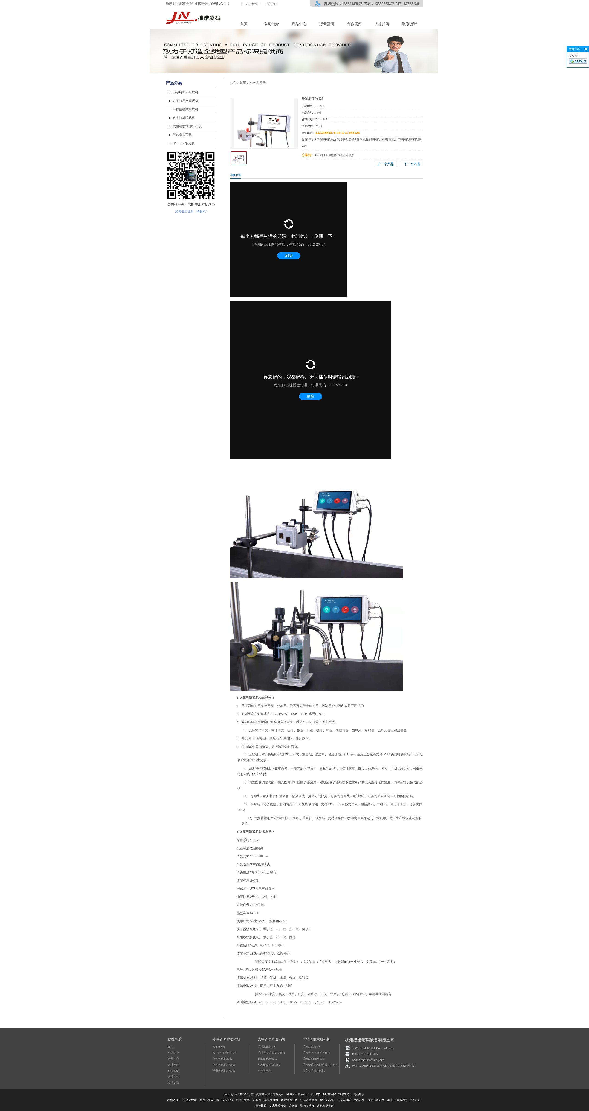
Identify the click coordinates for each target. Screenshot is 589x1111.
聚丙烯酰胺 (307, 1105)
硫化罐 (293, 1105)
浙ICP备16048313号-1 (324, 1094)
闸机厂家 (359, 1100)
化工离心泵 (327, 1100)
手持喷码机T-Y (267, 1046)
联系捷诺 (409, 24)
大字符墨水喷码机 (185, 101)
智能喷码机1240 (222, 1058)
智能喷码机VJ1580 (224, 1064)
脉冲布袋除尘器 (209, 1100)
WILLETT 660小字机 (225, 1052)
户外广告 (415, 1100)
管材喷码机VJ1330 (224, 1070)
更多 (352, 155)
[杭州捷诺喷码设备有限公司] (194, 24)
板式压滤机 (243, 1100)
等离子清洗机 (277, 1105)
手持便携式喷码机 (185, 109)
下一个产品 (412, 164)
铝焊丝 (257, 1100)
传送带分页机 (182, 135)
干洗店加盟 (344, 1100)
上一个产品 (386, 164)
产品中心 (271, 3)
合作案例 (354, 24)
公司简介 (271, 24)
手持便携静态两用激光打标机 (320, 1064)
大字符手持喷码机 (314, 1070)
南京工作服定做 (397, 1100)
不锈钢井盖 (190, 1100)
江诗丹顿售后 (308, 1100)
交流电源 (227, 1100)
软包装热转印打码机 (187, 126)
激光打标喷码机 (184, 118)
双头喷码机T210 (267, 1058)
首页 (244, 24)
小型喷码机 (264, 1070)
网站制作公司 (289, 1100)
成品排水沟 (271, 1100)
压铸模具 (260, 1105)
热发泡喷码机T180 (269, 1064)
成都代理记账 (376, 1100)
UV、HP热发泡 (183, 143)
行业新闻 (326, 24)
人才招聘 (251, 3)
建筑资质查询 (325, 1105)
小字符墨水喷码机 (185, 92)
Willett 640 (219, 1046)
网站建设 (358, 1094)
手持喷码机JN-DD (314, 1058)
